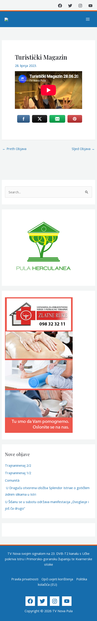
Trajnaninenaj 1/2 (18, 473)
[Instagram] (80, 6)
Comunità (12, 480)
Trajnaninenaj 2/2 (18, 465)
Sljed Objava (83, 148)
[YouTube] (90, 6)
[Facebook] (60, 6)
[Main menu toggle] (87, 19)
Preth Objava (14, 148)
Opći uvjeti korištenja (57, 579)
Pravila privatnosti (24, 579)
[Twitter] (70, 6)
